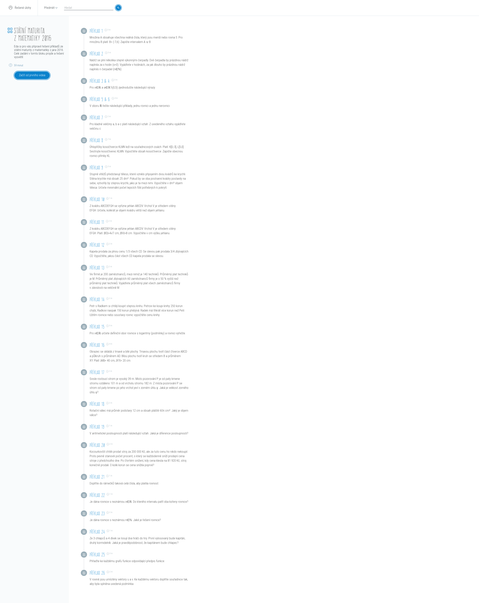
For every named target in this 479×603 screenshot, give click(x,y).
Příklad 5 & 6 (100, 99)
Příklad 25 (97, 554)
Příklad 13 (97, 267)
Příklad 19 (97, 426)
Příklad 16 (97, 345)
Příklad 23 (97, 513)
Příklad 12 (97, 244)
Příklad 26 (97, 572)
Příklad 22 (97, 495)
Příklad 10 (97, 199)
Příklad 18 (97, 404)
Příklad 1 (96, 30)
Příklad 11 (97, 222)
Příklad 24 (97, 531)
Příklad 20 (97, 445)
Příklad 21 (97, 476)
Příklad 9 (96, 167)
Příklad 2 (96, 53)
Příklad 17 (97, 372)
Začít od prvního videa (32, 75)
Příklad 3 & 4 (100, 80)
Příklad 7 (96, 117)
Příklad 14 (97, 299)
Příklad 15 (97, 326)
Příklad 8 (96, 140)
